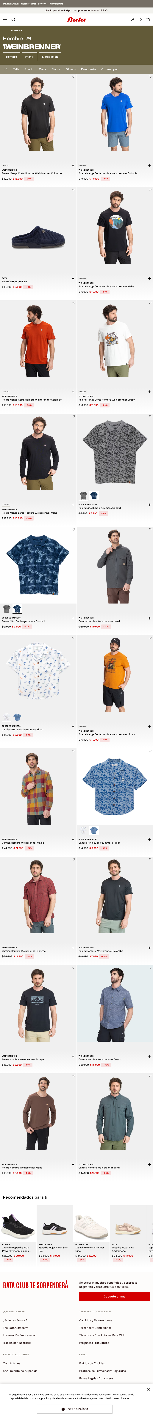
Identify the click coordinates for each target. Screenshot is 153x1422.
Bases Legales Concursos (96, 1378)
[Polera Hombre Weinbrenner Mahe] (38, 1111)
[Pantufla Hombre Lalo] (38, 225)
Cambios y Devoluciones (95, 1320)
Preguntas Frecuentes (94, 1343)
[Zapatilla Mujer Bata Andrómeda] (128, 1223)
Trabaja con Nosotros (17, 1343)
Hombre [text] (16, 30)
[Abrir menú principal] (5, 19)
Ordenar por (109, 69)
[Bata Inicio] (76, 19)
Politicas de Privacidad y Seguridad (102, 1371)
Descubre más (115, 1296)
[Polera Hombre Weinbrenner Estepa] (38, 1003)
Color (42, 69)
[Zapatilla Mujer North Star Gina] (91, 1223)
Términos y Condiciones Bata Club (102, 1335)
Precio (29, 69)
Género (71, 69)
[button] (148, 19)
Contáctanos (11, 1363)
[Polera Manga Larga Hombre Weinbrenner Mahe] (38, 452)
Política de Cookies (92, 1363)
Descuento (88, 69)
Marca (56, 69)
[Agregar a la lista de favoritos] (73, 77)
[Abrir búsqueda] (13, 19)
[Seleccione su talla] (73, 165)
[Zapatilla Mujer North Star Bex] (55, 1223)
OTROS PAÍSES (78, 1409)
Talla (16, 69)
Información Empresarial (19, 1335)
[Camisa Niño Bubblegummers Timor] (38, 673)
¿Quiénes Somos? (15, 1320)
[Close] (148, 1389)
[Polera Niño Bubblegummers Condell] (38, 565)
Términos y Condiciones (95, 1328)
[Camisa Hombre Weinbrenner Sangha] (38, 895)
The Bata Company (15, 1328)
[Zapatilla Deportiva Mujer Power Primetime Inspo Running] (18, 1223)
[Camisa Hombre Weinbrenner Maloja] (38, 786)
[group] (76, 38)
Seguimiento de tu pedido (20, 1371)
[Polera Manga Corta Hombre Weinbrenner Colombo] (38, 112)
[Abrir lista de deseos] (140, 19)
